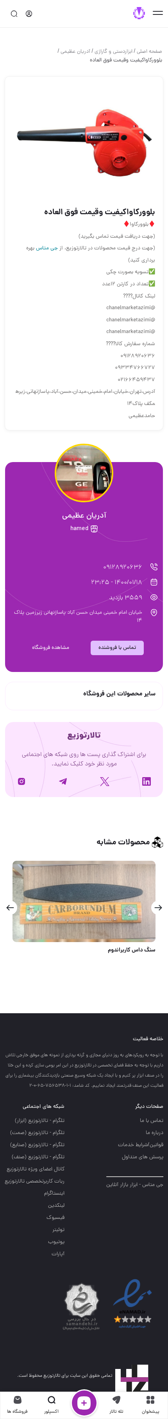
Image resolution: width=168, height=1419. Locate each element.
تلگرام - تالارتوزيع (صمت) (37, 1133)
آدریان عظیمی (75, 52)
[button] (158, 907)
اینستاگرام (54, 1194)
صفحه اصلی (149, 52)
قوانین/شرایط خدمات (140, 1145)
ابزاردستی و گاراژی (113, 52)
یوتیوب (56, 1242)
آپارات (58, 1254)
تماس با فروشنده (117, 648)
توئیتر (58, 1230)
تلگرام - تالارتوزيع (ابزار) (39, 1121)
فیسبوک (55, 1218)
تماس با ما (151, 1121)
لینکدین (56, 1206)
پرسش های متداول (142, 1157)
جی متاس (47, 248)
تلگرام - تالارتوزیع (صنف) (38, 1157)
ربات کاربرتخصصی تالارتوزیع (34, 1181)
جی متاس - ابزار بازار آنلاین (134, 1185)
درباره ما (154, 1133)
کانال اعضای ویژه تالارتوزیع (35, 1169)
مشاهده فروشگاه (50, 648)
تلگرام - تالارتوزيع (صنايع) (37, 1145)
